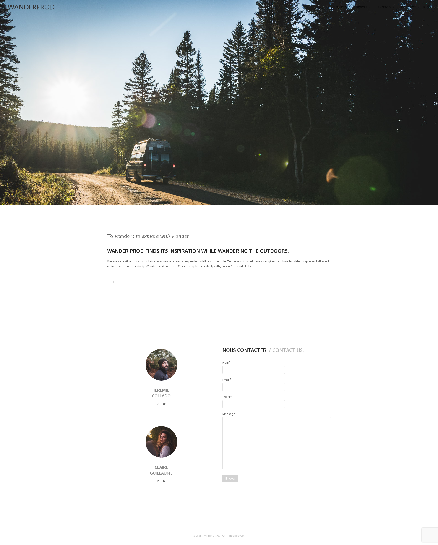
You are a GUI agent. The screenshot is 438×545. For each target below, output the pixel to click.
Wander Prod (204, 535)
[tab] (109, 282)
